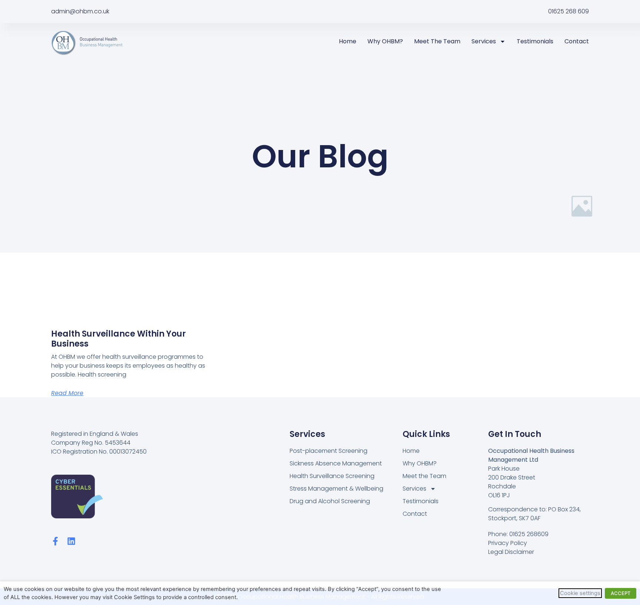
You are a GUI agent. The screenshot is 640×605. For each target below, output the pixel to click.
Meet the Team (437, 41)
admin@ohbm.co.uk (80, 11)
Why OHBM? (385, 41)
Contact (576, 41)
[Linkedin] (71, 541)
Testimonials (535, 41)
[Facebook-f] (55, 541)
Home (347, 41)
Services (483, 41)
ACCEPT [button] (620, 593)
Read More (67, 393)
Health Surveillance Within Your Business (118, 338)
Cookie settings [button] (580, 593)
